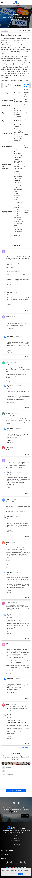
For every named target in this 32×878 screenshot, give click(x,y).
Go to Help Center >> (24, 30)
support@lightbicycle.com (16, 845)
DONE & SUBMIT (16, 791)
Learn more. (26, 870)
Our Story (16, 838)
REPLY (27, 311)
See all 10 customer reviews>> (21, 747)
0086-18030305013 (16, 847)
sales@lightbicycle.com (16, 843)
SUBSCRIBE (25, 815)
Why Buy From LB (16, 840)
